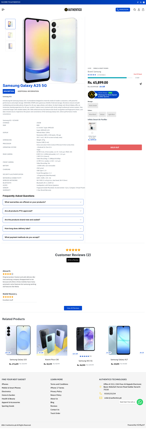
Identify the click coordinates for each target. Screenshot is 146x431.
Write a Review (73, 260)
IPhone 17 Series (57, 388)
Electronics (6, 391)
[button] (134, 9)
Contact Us (55, 410)
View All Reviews (73, 308)
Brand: (94, 71)
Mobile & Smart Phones (100, 68)
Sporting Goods (8, 406)
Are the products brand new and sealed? (22, 220)
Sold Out (115, 147)
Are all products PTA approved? (19, 211)
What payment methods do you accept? (22, 237)
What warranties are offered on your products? (25, 202)
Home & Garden (8, 395)
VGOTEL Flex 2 (119, 360)
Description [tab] (9, 91)
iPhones (5, 384)
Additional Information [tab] (28, 91)
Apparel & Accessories (11, 402)
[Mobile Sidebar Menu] (3, 9)
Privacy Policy (56, 391)
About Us (54, 399)
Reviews (54, 406)
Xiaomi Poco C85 (18, 360)
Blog (52, 402)
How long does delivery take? (17, 228)
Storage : (90, 101)
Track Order (55, 413)
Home (89, 68)
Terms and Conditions (59, 384)
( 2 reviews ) (101, 75)
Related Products (13, 319)
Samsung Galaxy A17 (85, 360)
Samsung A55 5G (52, 361)
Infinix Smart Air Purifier (97, 119)
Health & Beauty (8, 399)
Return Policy (56, 395)
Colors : (90, 110)
